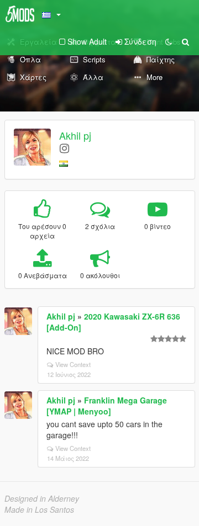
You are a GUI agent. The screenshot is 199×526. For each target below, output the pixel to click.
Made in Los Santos (39, 509)
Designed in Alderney (41, 498)
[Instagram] (64, 148)
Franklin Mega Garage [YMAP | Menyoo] (106, 406)
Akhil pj (75, 135)
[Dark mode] (168, 41)
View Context (73, 364)
